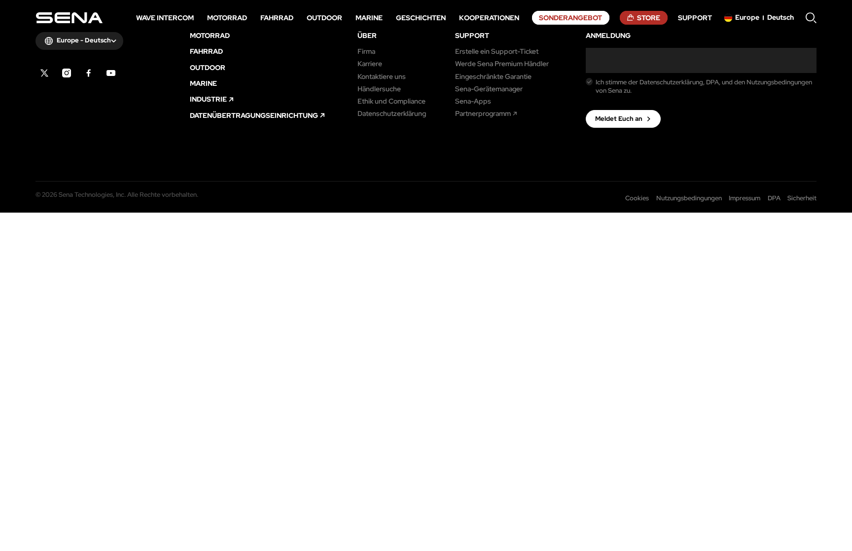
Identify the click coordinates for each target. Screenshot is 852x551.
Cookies (637, 198)
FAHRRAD (206, 51)
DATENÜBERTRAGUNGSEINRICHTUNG (254, 115)
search (811, 17)
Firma (366, 51)
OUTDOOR (207, 67)
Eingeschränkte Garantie (493, 76)
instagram (66, 73)
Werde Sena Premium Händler (502, 63)
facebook (89, 73)
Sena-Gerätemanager (489, 88)
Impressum (744, 198)
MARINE (203, 83)
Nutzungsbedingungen (689, 198)
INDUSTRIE (208, 99)
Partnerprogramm (483, 113)
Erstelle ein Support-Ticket (496, 51)
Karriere (369, 63)
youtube (111, 73)
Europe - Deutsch (84, 40)
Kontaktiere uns (381, 76)
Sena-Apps (473, 101)
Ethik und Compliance (391, 101)
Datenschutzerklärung (391, 113)
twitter (44, 73)
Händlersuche (379, 88)
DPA (774, 198)
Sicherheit (801, 198)
